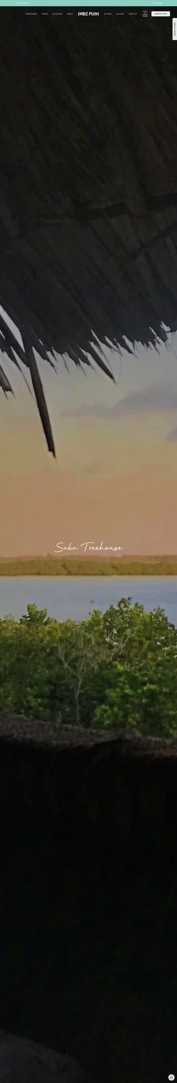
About (70, 14)
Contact (133, 14)
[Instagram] (154, 3)
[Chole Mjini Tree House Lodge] (88, 14)
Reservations (161, 14)
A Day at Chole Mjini (145, 13)
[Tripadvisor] (160, 3)
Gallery (120, 14)
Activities (57, 14)
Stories (107, 14)
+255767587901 (22, 3)
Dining (45, 14)
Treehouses (31, 14)
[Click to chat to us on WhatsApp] (171, 1077)
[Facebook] (157, 3)
